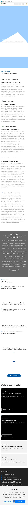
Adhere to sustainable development (11, 393)
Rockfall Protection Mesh (8, 104)
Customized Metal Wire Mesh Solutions (12, 196)
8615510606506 (13, 477)
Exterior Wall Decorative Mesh (9, 161)
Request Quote (18, 4)
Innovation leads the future (9, 420)
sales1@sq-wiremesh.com (7, 1)
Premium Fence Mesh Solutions (10, 129)
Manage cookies (8, 501)
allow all (20, 501)
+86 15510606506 (9, 475)
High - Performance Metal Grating (10, 82)
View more (5, 409)
